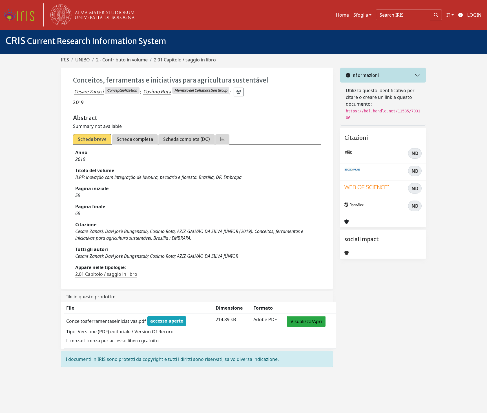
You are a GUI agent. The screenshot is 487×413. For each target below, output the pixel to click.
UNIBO (82, 60)
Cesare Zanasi (89, 91)
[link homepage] (21, 15)
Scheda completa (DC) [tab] (186, 139)
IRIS (65, 60)
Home (342, 15)
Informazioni (364, 75)
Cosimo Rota (157, 91)
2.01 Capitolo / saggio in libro (185, 60)
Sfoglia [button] (360, 15)
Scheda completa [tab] (135, 139)
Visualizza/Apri (306, 321)
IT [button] (448, 15)
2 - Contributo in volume (122, 60)
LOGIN (474, 15)
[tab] (222, 139)
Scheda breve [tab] (92, 139)
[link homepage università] (91, 14)
